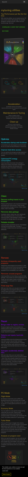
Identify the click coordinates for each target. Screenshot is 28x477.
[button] (5, 471)
